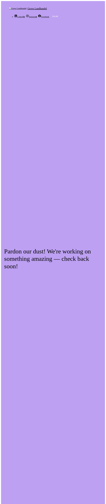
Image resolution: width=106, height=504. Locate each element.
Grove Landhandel (37, 8)
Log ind (55, 16)
